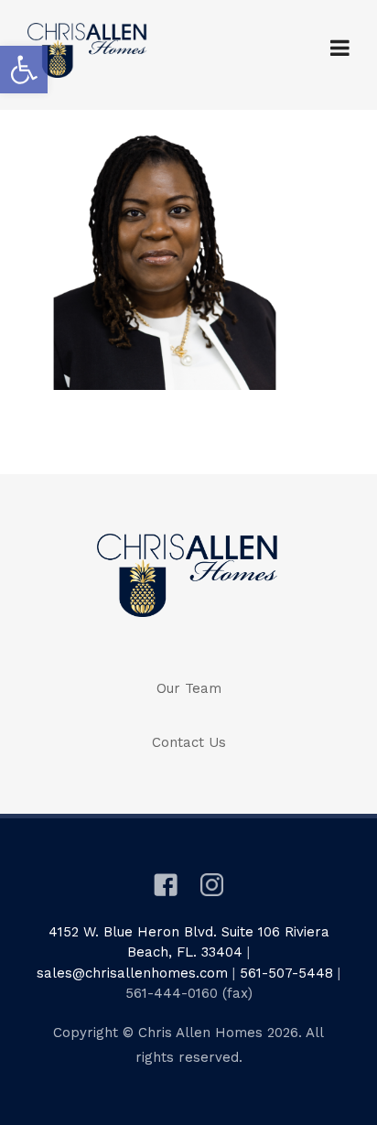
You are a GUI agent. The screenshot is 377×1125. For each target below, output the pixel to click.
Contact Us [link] (189, 742)
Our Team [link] (188, 688)
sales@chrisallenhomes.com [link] (132, 973)
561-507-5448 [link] (286, 973)
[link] (24, 69)
